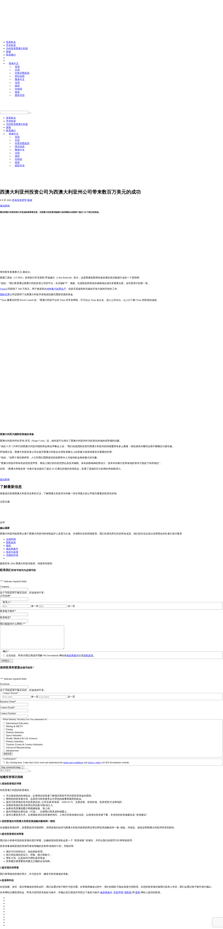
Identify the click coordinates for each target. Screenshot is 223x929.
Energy (9, 729)
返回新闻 (5, 205)
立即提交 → (6, 661)
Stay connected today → (12, 767)
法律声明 (11, 539)
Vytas (2, 289)
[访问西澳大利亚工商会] (19, 184)
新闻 (8, 51)
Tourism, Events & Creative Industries (24, 744)
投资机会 (11, 42)
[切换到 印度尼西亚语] (7, 903)
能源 (29, 200)
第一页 (34, 606)
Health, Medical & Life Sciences (21, 738)
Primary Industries (15, 741)
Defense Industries (15, 732)
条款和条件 (12, 548)
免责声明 (118, 892)
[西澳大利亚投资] (32, 10)
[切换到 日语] (7, 900)
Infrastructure (12, 750)
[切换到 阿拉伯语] (7, 906)
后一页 (71, 606)
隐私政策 (11, 542)
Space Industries (14, 735)
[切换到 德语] (7, 917)
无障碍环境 (12, 555)
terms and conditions (73, 762)
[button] (30, 113)
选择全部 (8, 754)
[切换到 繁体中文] (7, 911)
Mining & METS (14, 726)
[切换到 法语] (7, 914)
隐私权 (128, 892)
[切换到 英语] (7, 898)
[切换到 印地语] (7, 919)
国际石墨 (5, 294)
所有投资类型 (19, 200)
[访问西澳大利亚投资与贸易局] (64, 184)
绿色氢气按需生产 (56, 289)
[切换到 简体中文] (7, 908)
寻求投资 (11, 45)
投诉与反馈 (12, 552)
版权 (8, 545)
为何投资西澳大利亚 (17, 48)
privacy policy (94, 762)
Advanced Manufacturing (18, 747)
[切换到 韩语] (7, 922)
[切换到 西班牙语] (7, 925)
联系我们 (11, 55)
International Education (17, 723)
